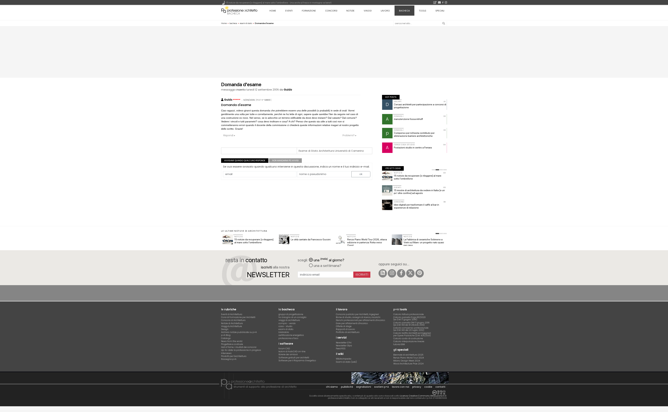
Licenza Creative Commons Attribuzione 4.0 (423, 395)
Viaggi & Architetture (231, 326)
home (272, 10)
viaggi (368, 10)
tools (422, 10)
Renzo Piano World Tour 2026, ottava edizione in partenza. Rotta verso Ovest (367, 242)
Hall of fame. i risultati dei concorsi (238, 347)
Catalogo (226, 338)
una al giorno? (329, 259)
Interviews (226, 353)
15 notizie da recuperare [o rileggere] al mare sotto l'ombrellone (253, 241)
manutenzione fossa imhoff (408, 119)
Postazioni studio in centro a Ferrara (413, 147)
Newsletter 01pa (344, 345)
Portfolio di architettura (347, 332)
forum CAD (284, 348)
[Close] (2, 410)
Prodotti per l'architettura (233, 356)
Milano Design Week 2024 (406, 360)
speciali (439, 10)
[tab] (433, 169)
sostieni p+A (381, 387)
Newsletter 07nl (343, 342)
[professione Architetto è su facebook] (401, 273)
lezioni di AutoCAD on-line (292, 351)
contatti (440, 387)
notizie (350, 10)
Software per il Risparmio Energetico (297, 360)
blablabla (284, 332)
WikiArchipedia (343, 358)
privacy (416, 387)
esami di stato (286, 329)
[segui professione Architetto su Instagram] (392, 273)
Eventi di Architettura (231, 314)
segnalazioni (363, 387)
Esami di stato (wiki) (346, 361)
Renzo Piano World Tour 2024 (408, 357)
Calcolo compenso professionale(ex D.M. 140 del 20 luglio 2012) (410, 329)
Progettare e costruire (232, 344)
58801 (267, 100)
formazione (309, 10)
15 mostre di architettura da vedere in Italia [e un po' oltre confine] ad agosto (419, 192)
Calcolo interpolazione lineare (408, 341)
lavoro (385, 10)
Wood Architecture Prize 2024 (408, 363)
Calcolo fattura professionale (408, 314)
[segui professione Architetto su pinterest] (419, 273)
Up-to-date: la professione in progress (241, 350)
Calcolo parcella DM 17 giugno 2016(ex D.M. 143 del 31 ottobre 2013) (411, 323)
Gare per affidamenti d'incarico (352, 323)
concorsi (331, 10)
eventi (289, 10)
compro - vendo (287, 323)
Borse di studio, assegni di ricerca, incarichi (358, 317)
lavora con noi (400, 387)
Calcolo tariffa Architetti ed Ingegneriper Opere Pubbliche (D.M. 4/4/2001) (412, 334)
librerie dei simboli (288, 354)
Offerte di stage (344, 326)
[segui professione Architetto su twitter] (410, 273)
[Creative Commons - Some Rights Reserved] (334, 392)
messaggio (228, 89)
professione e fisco (288, 338)
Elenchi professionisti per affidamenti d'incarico (360, 320)
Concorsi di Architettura (233, 320)
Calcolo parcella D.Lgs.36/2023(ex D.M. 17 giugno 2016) (409, 318)
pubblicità (347, 387)
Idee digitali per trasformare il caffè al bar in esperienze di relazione (416, 206)
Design (224, 329)
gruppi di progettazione (291, 314)
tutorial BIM (399, 344)
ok (360, 174)
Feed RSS (340, 348)
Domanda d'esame (236, 105)
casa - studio (285, 326)
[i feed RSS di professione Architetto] (383, 273)
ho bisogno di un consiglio (293, 317)
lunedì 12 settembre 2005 (262, 89)
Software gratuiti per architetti (294, 357)
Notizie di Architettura (232, 323)
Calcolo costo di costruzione (408, 338)
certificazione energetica (291, 335)
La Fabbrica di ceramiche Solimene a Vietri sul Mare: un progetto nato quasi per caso (424, 242)
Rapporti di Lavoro (345, 329)
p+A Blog (225, 335)
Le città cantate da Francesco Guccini (311, 239)
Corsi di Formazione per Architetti (238, 317)
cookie (428, 387)
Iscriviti (362, 274)
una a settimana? (327, 265)
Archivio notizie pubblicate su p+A (239, 332)
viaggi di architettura (289, 320)
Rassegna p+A (228, 359)
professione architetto (239, 10)
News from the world (231, 341)
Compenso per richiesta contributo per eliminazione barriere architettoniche (414, 134)
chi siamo (332, 387)
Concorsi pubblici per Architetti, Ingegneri (357, 314)
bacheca (233, 13)
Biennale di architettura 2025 (408, 354)
